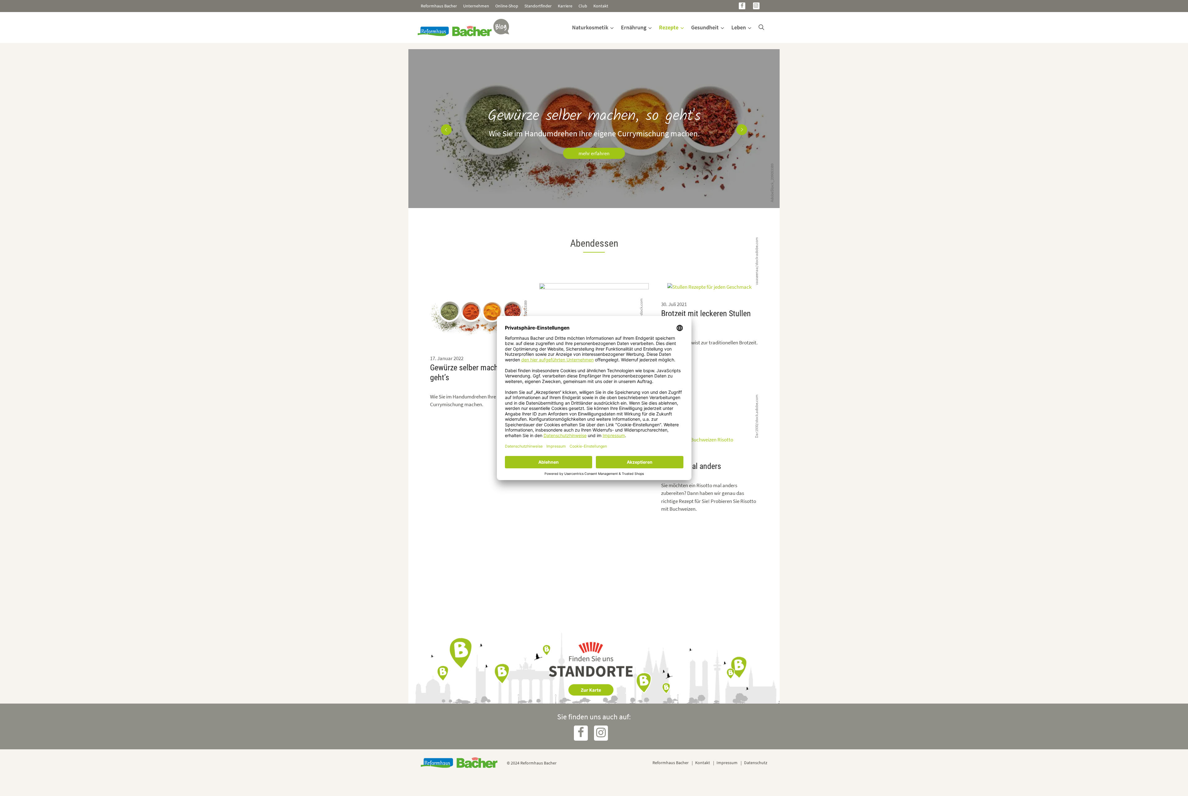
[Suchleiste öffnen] (761, 27)
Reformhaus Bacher (439, 6)
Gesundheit (705, 27)
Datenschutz (755, 762)
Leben (738, 27)
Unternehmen (476, 6)
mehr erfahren (594, 153)
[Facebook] (742, 5)
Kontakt (600, 6)
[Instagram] (756, 5)
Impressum (727, 762)
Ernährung (633, 27)
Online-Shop (506, 6)
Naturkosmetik (590, 27)
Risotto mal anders (691, 466)
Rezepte (668, 27)
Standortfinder (538, 6)
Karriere (565, 6)
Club (583, 6)
